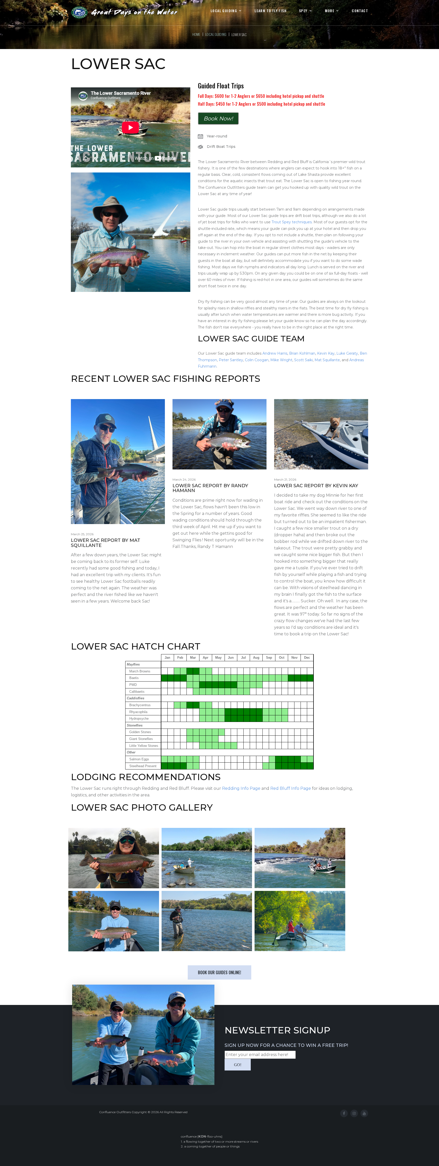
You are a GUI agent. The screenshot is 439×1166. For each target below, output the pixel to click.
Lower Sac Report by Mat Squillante (105, 543)
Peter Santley (231, 360)
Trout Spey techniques (292, 222)
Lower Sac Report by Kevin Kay (316, 486)
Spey (303, 11)
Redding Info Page (241, 788)
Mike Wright (281, 360)
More (330, 11)
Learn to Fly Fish (271, 11)
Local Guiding (224, 11)
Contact (360, 11)
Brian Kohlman (302, 353)
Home (196, 34)
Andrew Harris (274, 353)
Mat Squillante (327, 360)
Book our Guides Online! (219, 972)
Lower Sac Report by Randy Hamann (210, 488)
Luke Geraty (347, 353)
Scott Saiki (303, 360)
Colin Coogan (257, 360)
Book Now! (218, 118)
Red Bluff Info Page (290, 788)
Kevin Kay (326, 353)
